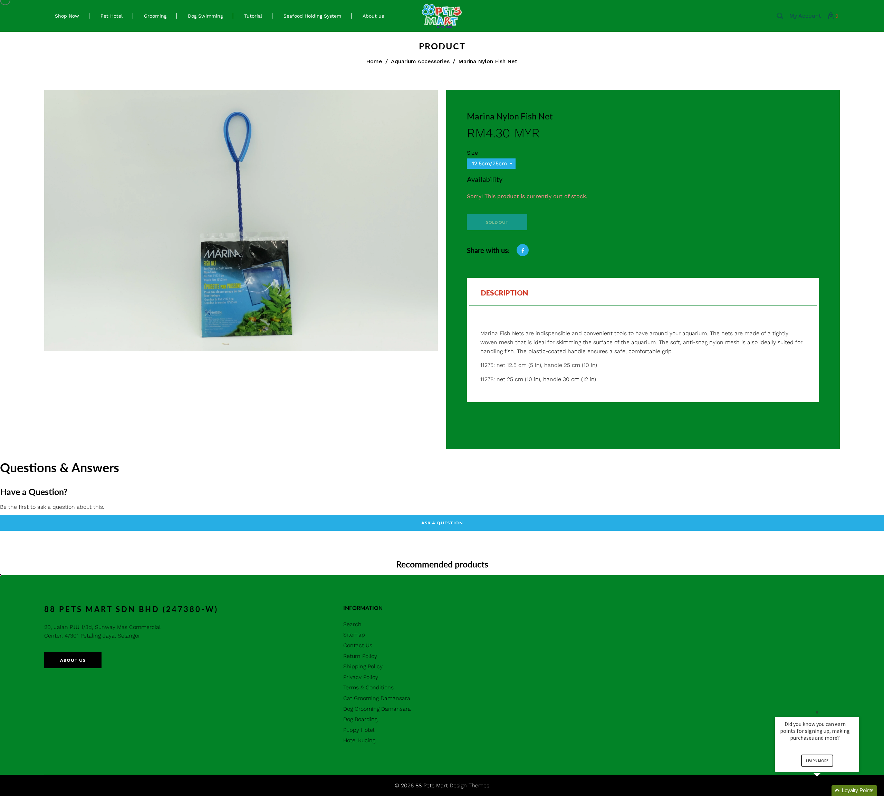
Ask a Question (442, 522)
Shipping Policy (363, 666)
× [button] (817, 712)
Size (472, 152)
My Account (805, 15)
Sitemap (354, 634)
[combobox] (491, 163)
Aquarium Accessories (420, 61)
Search (352, 624)
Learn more (817, 760)
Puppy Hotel (358, 730)
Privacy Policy (360, 677)
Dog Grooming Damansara (377, 709)
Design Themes (469, 785)
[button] (825, 790)
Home (374, 61)
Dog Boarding (360, 719)
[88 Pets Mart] (442, 15)
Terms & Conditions (368, 687)
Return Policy (360, 656)
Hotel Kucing (359, 740)
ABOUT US (73, 660)
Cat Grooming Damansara (376, 698)
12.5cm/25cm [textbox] (489, 163)
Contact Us (357, 645)
